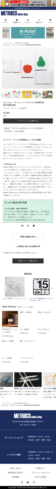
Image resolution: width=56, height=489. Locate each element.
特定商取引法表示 (15, 473)
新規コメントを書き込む (27, 261)
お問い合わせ (15, 468)
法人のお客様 (40, 477)
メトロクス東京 (18, 131)
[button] (52, 67)
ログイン (28, 22)
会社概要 (15, 477)
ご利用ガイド (17, 22)
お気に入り (39, 22)
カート (50, 22)
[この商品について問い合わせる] (22, 226)
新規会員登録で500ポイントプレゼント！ (28, 8)
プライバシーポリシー (40, 473)
